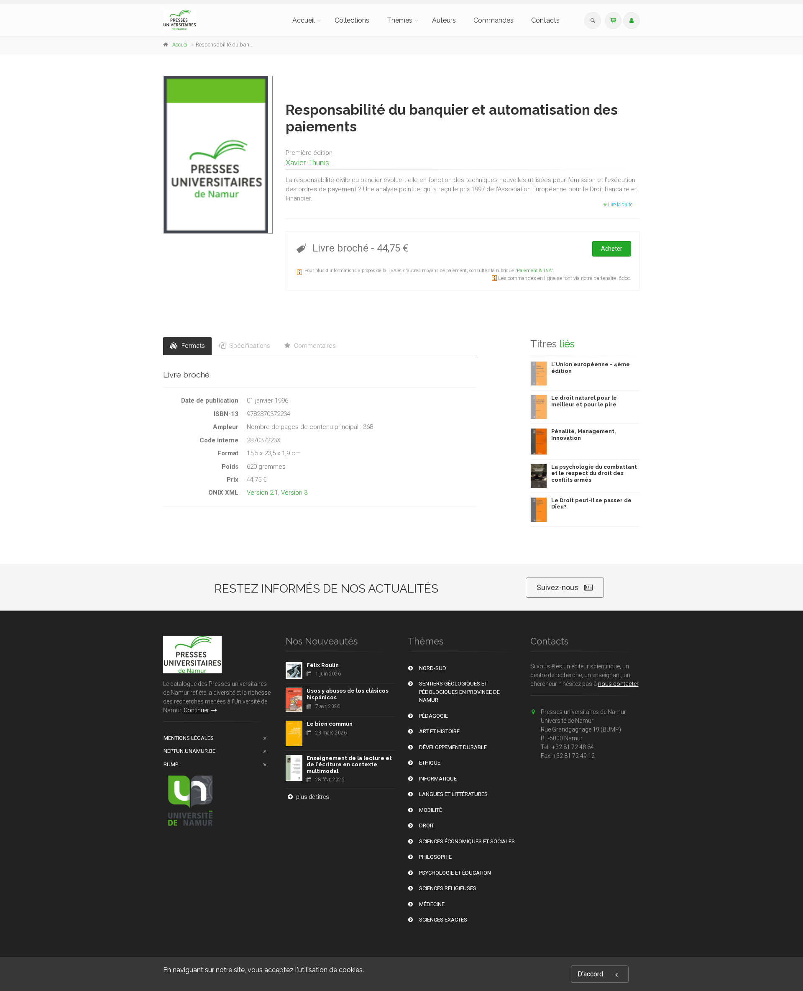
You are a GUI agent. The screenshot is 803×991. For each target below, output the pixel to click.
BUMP (171, 764)
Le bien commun (330, 724)
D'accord (590, 974)
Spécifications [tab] (249, 345)
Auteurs (444, 20)
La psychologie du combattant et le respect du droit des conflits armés (594, 473)
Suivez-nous (557, 587)
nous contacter (618, 683)
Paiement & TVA (534, 270)
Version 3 (294, 492)
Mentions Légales (189, 738)
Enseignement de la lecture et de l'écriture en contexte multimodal (349, 764)
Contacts (545, 20)
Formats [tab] (192, 345)
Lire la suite (619, 205)
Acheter (611, 248)
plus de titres (312, 796)
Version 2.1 (262, 492)
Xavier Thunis (307, 162)
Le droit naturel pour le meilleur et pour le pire (584, 401)
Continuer (196, 710)
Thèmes (399, 20)
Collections (352, 20)
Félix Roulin (323, 665)
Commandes (493, 20)
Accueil (303, 20)
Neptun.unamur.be (189, 751)
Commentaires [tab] (314, 345)
